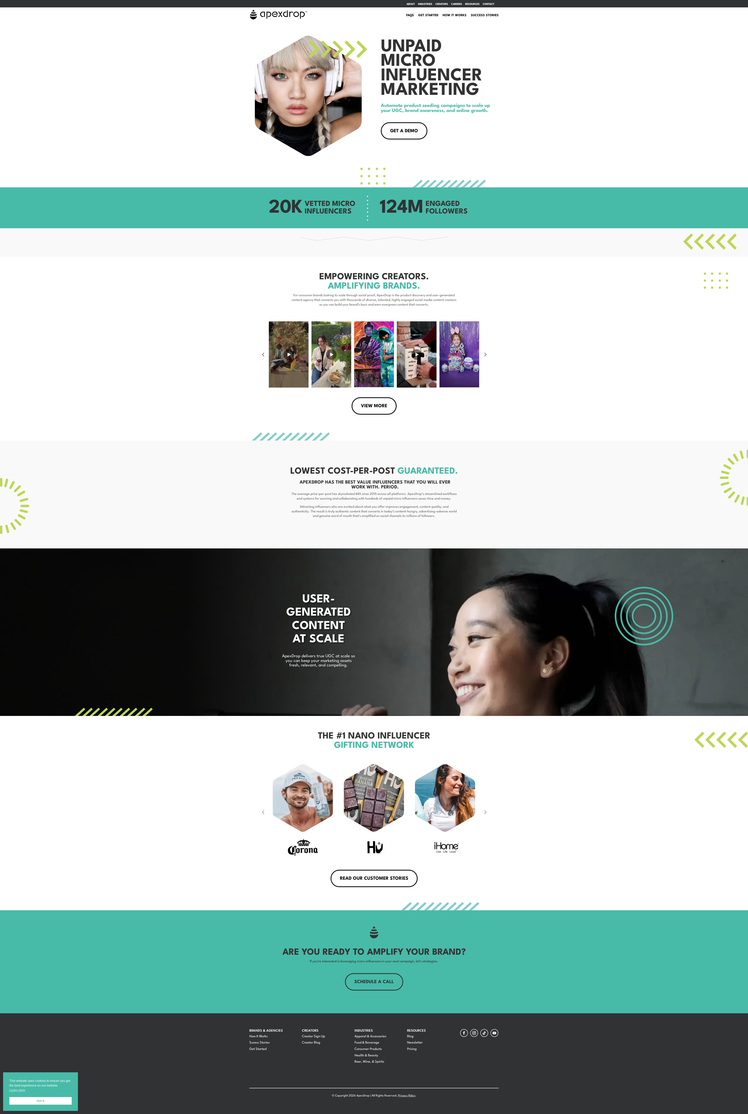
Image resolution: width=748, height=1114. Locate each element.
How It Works (455, 15)
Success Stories (485, 15)
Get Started (428, 15)
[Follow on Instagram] (474, 1033)
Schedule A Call (374, 982)
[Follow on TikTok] (484, 1033)
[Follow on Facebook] (464, 1033)
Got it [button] (40, 1100)
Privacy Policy (406, 1095)
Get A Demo (404, 131)
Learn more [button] (17, 1090)
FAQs (410, 15)
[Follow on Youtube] (494, 1033)
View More (374, 406)
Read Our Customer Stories (374, 878)
